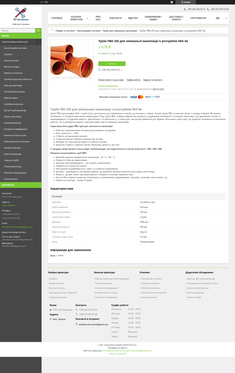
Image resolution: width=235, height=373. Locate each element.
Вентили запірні (57, 288)
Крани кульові (11, 60)
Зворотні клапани (13, 72)
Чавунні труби (11, 160)
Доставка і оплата (176, 18)
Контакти (116, 18)
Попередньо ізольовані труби (202, 283)
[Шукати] (38, 30)
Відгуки (133, 18)
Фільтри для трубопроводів (201, 278)
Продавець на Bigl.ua (117, 348)
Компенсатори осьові (15, 135)
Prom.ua (133, 345)
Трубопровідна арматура (15, 41)
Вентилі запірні (12, 66)
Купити (112, 63)
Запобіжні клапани (13, 104)
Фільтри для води (13, 85)
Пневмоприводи (12, 122)
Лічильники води (12, 166)
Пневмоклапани (12, 147)
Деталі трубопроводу (15, 110)
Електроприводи (12, 154)
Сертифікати (198, 18)
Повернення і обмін (153, 18)
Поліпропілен (11, 178)
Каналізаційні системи (15, 48)
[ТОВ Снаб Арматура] (20, 15)
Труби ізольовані (12, 116)
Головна (56, 18)
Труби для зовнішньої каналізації (120, 30)
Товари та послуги (65, 30)
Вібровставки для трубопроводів (112, 278)
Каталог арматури (76, 18)
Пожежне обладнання (15, 172)
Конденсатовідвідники (15, 129)
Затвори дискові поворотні (18, 79)
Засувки (8, 54)
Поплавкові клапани (14, 91)
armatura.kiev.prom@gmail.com (17, 226)
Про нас (98, 18)
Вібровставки (11, 97)
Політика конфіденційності (140, 351)
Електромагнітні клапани (17, 141)
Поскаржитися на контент (114, 351)
